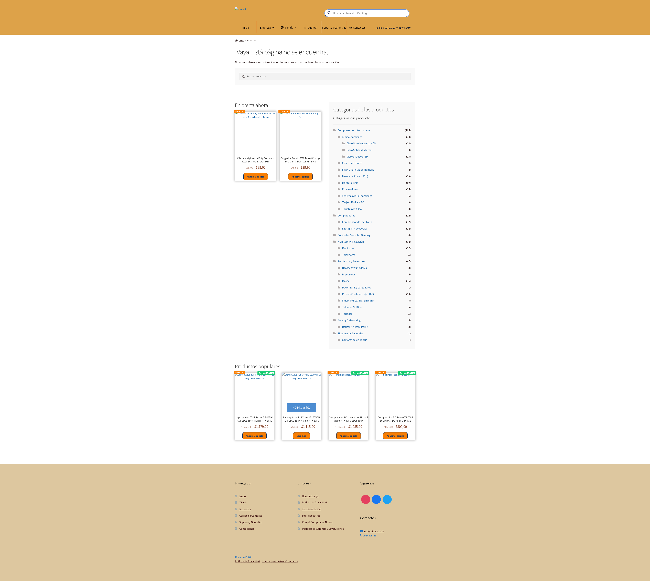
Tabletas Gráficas (352, 307)
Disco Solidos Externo (359, 150)
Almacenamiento (352, 137)
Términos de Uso (311, 509)
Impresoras (348, 274)
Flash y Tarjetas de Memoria (358, 169)
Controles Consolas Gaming (354, 235)
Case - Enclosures (352, 163)
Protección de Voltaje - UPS (358, 294)
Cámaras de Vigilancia (354, 339)
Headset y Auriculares (354, 267)
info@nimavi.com (373, 531)
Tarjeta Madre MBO (353, 202)
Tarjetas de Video (352, 209)
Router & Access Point (355, 326)
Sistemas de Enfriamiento (357, 196)
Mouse (346, 281)
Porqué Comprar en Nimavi (317, 522)
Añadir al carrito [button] (255, 176)
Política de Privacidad (314, 502)
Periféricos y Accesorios (351, 261)
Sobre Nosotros (311, 515)
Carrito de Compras (250, 515)
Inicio (245, 27)
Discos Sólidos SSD (357, 156)
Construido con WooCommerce (280, 561)
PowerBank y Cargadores (356, 287)
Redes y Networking (349, 320)
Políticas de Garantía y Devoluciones (323, 528)
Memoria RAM (350, 182)
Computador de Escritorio (357, 222)
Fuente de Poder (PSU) (355, 176)
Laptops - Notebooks (354, 228)
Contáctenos (246, 528)
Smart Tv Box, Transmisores (358, 300)
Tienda (289, 27)
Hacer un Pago (310, 496)
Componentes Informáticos (354, 130)
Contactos (359, 27)
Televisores (348, 254)
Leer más (301, 435)
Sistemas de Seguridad (350, 333)
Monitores (348, 248)
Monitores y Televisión (351, 241)
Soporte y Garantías (334, 27)
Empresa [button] (265, 27)
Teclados (347, 313)
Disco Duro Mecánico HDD (361, 143)
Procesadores (350, 189)
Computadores (346, 215)
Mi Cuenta (310, 27)
